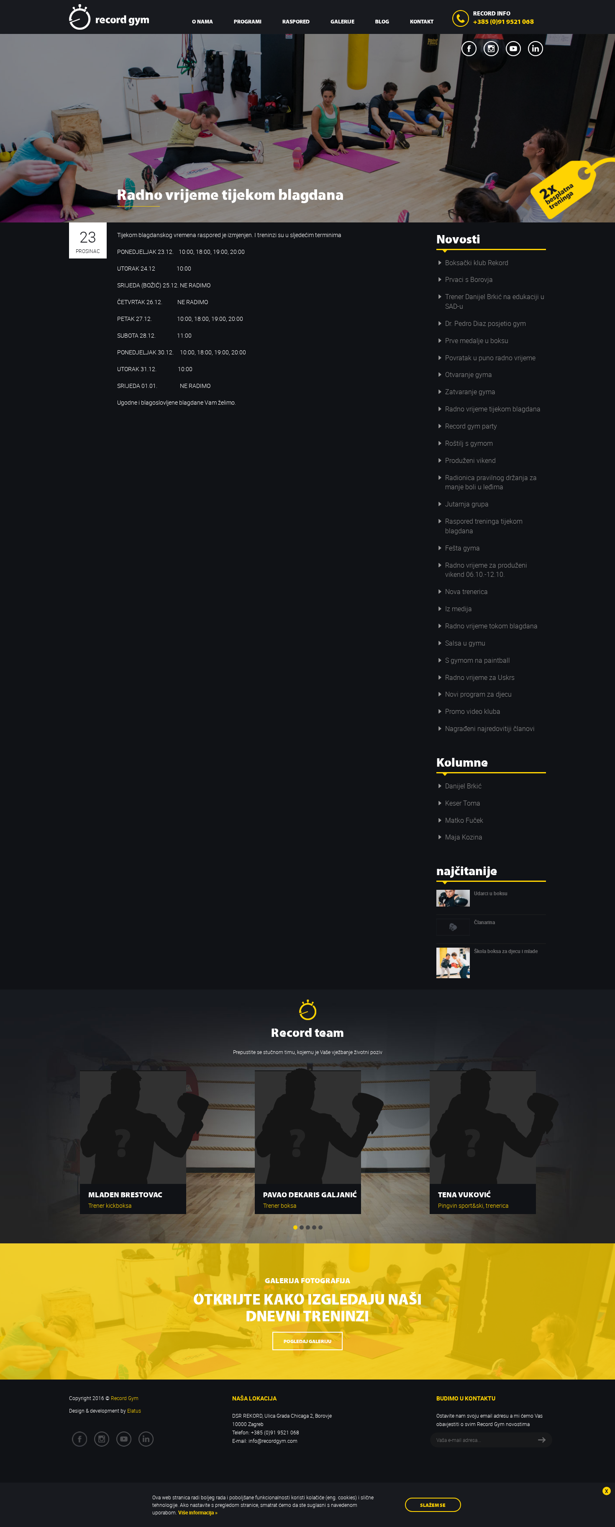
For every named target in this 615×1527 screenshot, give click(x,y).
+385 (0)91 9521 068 (503, 21)
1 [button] (295, 1227)
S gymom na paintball (477, 660)
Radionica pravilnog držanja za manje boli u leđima (491, 482)
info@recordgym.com (273, 1440)
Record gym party (471, 426)
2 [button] (302, 1227)
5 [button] (320, 1227)
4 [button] (314, 1227)
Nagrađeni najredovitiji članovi (490, 728)
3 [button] (308, 1227)
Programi (247, 21)
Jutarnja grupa (467, 504)
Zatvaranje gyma (470, 391)
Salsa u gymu (465, 643)
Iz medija (458, 608)
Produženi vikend (470, 460)
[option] (133, 1138)
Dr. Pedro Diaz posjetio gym (485, 323)
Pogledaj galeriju (307, 1340)
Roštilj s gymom (469, 443)
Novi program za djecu (478, 694)
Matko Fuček (464, 820)
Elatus (134, 1410)
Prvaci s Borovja (469, 279)
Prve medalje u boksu (476, 340)
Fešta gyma (462, 548)
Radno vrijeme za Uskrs (480, 677)
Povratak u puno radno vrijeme (490, 357)
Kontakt (421, 21)
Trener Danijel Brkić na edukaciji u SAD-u (494, 301)
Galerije (342, 21)
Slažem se (433, 1504)
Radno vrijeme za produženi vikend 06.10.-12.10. (486, 570)
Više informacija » (197, 1512)
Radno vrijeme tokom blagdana (491, 625)
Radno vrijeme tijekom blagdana (493, 408)
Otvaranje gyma (468, 374)
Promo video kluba (472, 711)
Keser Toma (462, 803)
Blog (382, 21)
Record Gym (109, 17)
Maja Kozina (463, 837)
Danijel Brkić (463, 786)
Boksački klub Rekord (476, 262)
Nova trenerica (466, 591)
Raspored (296, 21)
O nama (202, 21)
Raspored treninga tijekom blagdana (484, 526)
